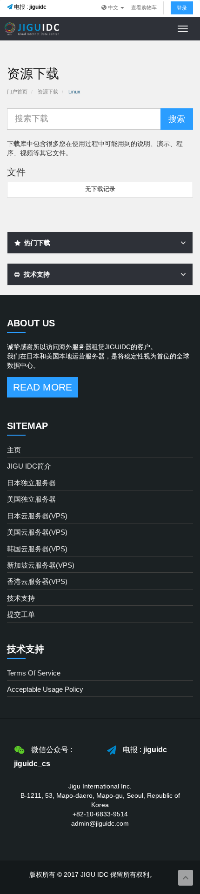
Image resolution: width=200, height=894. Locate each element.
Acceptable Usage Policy (45, 689)
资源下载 (48, 91)
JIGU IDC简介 (29, 466)
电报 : (30, 7)
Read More (42, 387)
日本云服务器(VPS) (37, 516)
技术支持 (21, 598)
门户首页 (17, 91)
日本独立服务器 (31, 483)
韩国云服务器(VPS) (37, 549)
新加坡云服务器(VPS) (40, 565)
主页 (14, 450)
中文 (113, 7)
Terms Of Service (33, 673)
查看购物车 (144, 7)
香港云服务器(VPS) (37, 581)
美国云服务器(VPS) (37, 532)
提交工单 (21, 614)
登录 (182, 8)
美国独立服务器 (31, 499)
